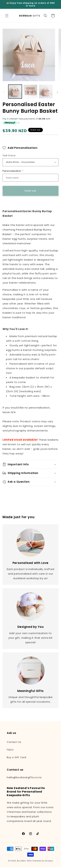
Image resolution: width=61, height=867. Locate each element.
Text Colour (9, 155)
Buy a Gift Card (16, 757)
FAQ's (10, 749)
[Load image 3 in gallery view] (46, 91)
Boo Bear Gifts (24, 860)
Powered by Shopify (43, 860)
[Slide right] (57, 92)
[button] (7, 15)
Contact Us (14, 742)
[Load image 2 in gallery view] (30, 91)
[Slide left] (3, 92)
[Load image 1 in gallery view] (15, 91)
